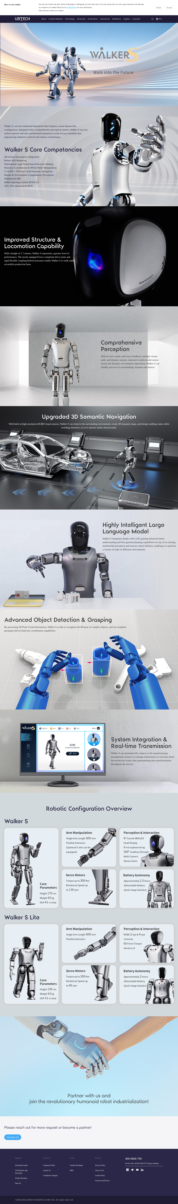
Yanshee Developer (76, 1165)
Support (18, 1158)
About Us (47, 1158)
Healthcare (116, 19)
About (43, 19)
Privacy (98, 1158)
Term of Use (99, 1170)
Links (72, 1158)
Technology (70, 19)
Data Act (18, 1183)
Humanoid (81, 19)
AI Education (93, 19)
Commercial (105, 19)
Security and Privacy (102, 1181)
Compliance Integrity (50, 1176)
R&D (72, 1170)
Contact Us (47, 1170)
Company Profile (49, 1165)
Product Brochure (21, 1178)
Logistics (126, 19)
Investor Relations (56, 19)
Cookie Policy (72, 7)
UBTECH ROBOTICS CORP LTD (40, 1200)
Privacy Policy (100, 1165)
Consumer (136, 19)
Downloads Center (21, 1165)
